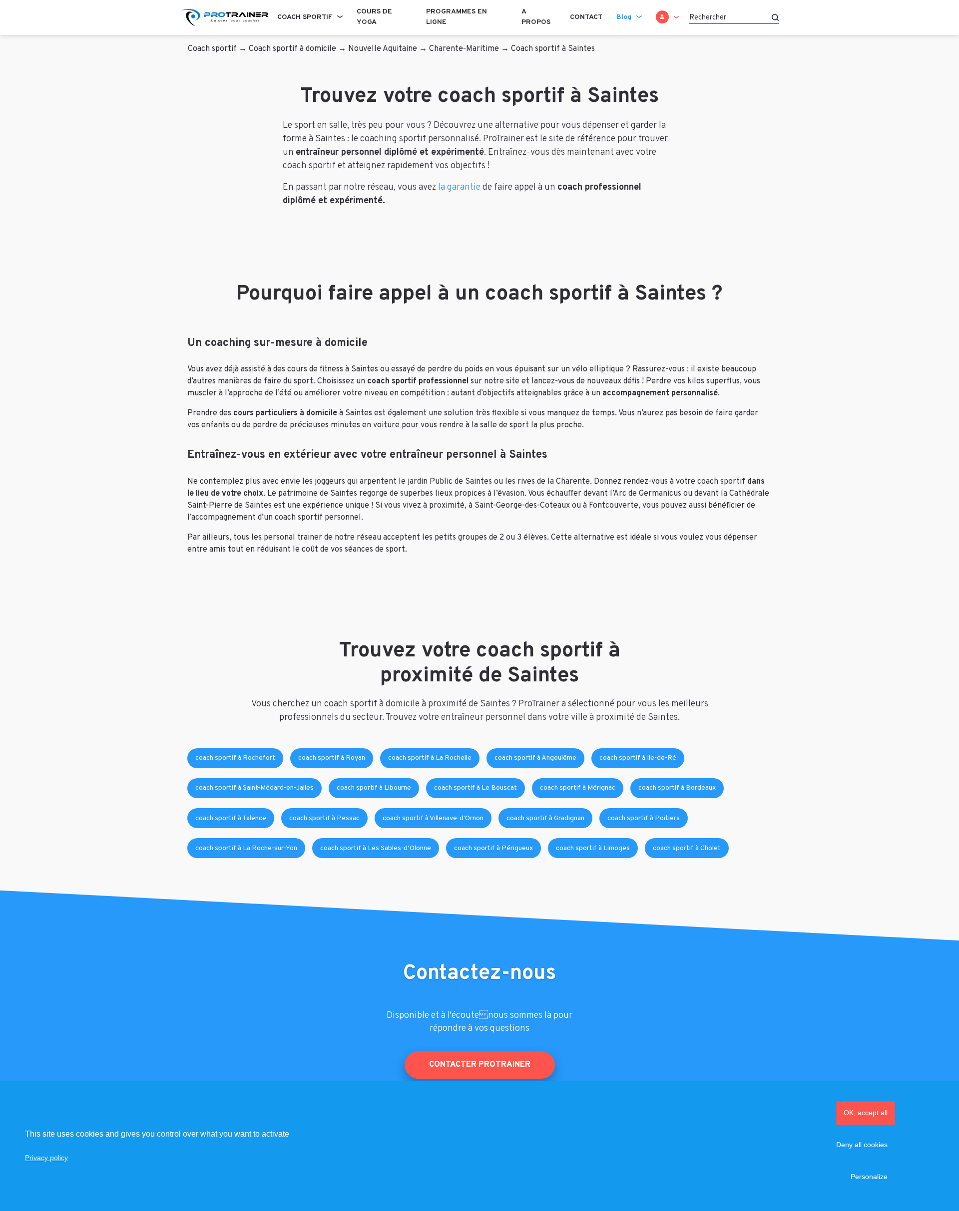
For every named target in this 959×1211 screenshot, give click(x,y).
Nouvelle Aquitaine (382, 49)
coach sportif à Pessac (324, 818)
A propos (535, 16)
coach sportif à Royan (331, 758)
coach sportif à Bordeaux (677, 788)
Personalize (869, 1177)
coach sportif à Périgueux (493, 848)
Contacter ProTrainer (479, 1065)
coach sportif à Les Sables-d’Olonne (375, 848)
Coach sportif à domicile (292, 49)
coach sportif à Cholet (687, 848)
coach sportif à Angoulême (535, 758)
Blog (623, 17)
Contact (586, 17)
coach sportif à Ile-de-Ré (637, 758)
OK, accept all (866, 1113)
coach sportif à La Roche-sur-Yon (246, 848)
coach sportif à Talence (230, 818)
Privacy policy (46, 1158)
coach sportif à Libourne (374, 788)
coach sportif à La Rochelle (430, 758)
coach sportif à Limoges (593, 848)
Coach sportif (304, 17)
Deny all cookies (862, 1145)
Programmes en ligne (456, 16)
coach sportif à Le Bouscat (475, 788)
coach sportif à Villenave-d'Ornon (433, 818)
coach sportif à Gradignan (545, 818)
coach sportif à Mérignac (577, 788)
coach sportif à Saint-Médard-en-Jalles (254, 788)
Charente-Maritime (464, 49)
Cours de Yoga (374, 16)
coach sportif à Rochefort (235, 758)
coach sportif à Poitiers (643, 818)
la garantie (459, 187)
